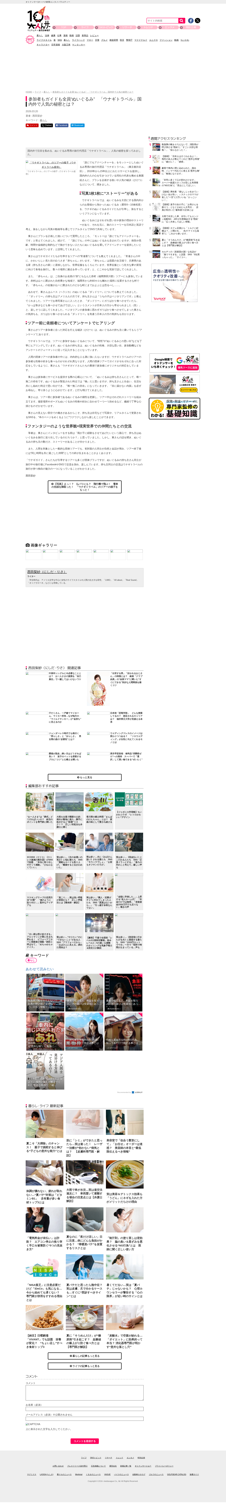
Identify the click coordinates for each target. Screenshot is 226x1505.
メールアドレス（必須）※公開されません (49, 1414)
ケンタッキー (78, 44)
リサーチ (127, 27)
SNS (59, 40)
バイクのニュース (121, 1474)
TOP (63, 27)
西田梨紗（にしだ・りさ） (47, 571)
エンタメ (169, 27)
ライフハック (78, 40)
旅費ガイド (194, 1474)
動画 (71, 35)
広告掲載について (98, 1466)
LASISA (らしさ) (46, 1474)
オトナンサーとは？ (143, 1466)
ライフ (84, 27)
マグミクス (31, 1474)
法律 (47, 35)
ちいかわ (184, 40)
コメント (31, 1383)
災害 (97, 40)
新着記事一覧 (125, 1466)
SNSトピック (106, 27)
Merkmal (78, 1474)
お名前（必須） (34, 1405)
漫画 (65, 35)
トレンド (148, 27)
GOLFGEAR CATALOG (176, 1474)
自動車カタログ (138, 1474)
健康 (53, 35)
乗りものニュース (64, 1474)
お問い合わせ (58, 1466)
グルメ (104, 40)
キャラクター (43, 44)
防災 (122, 40)
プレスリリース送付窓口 (77, 1466)
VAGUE (107, 1474)
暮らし (40, 35)
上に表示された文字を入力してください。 (49, 1429)
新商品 (85, 35)
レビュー (94, 35)
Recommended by (124, 1092)
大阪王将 (66, 44)
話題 (78, 35)
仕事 (59, 35)
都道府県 (113, 40)
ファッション (166, 40)
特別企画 (191, 27)
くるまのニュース (93, 1474)
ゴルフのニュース (156, 1474)
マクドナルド (140, 40)
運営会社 (113, 1466)
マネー (90, 40)
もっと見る (85, 777)
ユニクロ (153, 40)
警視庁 (129, 40)
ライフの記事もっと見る (86, 1366)
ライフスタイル (44, 40)
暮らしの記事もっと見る (86, 1356)
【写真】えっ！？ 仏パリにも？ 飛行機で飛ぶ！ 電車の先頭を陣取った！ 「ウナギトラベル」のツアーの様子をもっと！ (85, 487)
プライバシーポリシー (164, 1466)
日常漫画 (55, 44)
